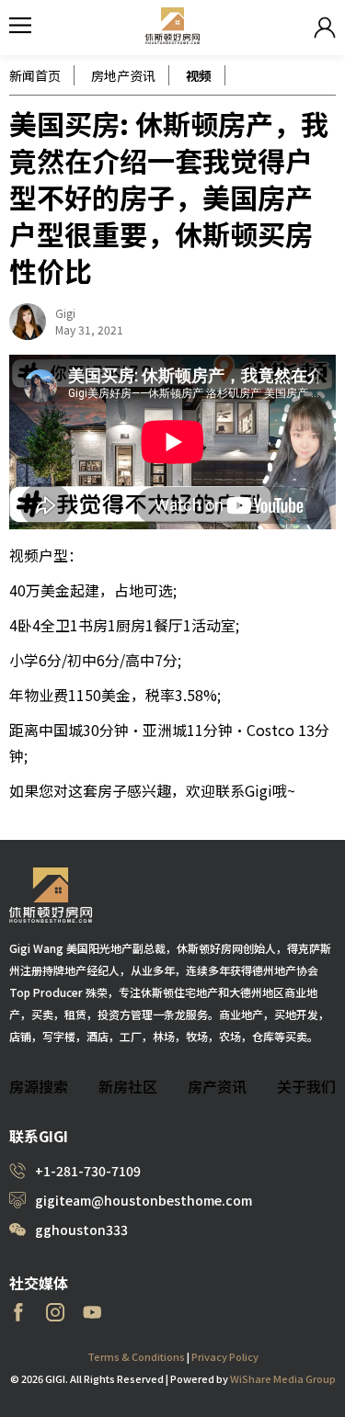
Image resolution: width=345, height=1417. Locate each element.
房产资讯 (217, 1086)
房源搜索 (38, 1086)
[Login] (325, 28)
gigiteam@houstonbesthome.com (143, 1200)
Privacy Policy (225, 1356)
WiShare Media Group (283, 1378)
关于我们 (306, 1086)
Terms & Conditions (136, 1356)
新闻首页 (35, 75)
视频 (199, 75)
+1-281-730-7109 (88, 1171)
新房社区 (127, 1086)
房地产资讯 (123, 75)
